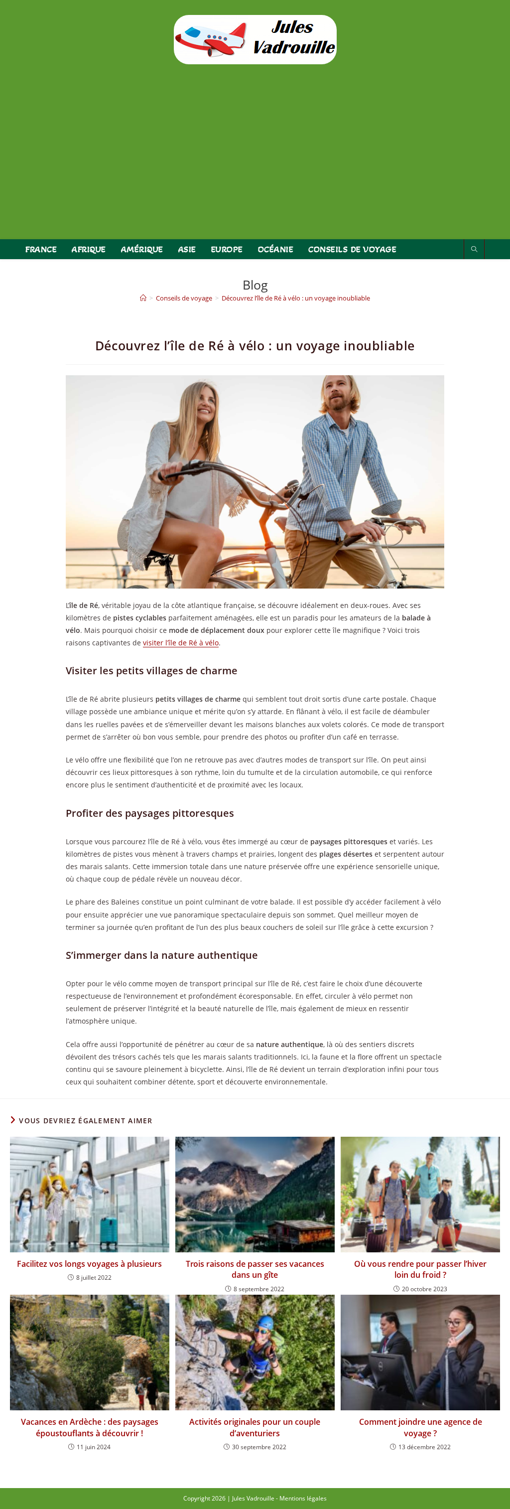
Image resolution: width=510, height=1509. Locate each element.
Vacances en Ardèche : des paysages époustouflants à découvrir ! (89, 1427)
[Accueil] (143, 298)
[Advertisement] (255, 164)
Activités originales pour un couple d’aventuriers (254, 1427)
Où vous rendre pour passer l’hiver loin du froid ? (420, 1269)
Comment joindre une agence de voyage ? (420, 1427)
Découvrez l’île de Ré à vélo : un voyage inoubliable (296, 298)
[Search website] (474, 249)
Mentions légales (303, 1498)
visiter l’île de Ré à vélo (181, 642)
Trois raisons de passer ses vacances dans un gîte (255, 1269)
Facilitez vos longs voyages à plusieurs (89, 1263)
